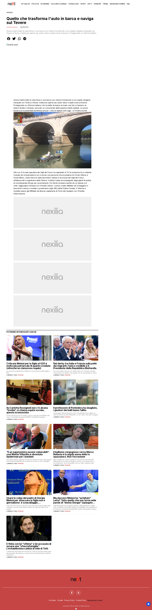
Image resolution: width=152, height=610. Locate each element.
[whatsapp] (19, 40)
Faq (128, 4)
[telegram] (24, 40)
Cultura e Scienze (59, 4)
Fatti (90, 4)
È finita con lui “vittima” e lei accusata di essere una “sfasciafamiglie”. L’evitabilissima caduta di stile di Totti (28, 546)
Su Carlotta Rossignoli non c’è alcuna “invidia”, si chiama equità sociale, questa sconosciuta (27, 410)
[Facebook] (70, 591)
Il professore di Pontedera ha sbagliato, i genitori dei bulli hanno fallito (75, 409)
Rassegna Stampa (117, 4)
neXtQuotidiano (12, 27)
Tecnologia (73, 4)
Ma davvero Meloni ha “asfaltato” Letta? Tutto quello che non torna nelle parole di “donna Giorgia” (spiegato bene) (74, 500)
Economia (45, 4)
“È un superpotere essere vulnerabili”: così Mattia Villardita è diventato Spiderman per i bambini (27, 454)
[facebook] (8, 40)
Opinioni (97, 4)
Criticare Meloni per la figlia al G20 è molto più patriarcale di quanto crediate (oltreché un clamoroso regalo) (28, 365)
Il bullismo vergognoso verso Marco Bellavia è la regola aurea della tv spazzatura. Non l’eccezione (73, 454)
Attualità (25, 4)
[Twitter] (77, 591)
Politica (35, 4)
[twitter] (14, 40)
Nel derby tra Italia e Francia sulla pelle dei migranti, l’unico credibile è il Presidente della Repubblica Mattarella (75, 365)
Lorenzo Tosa (11, 375)
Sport (83, 4)
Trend (105, 4)
